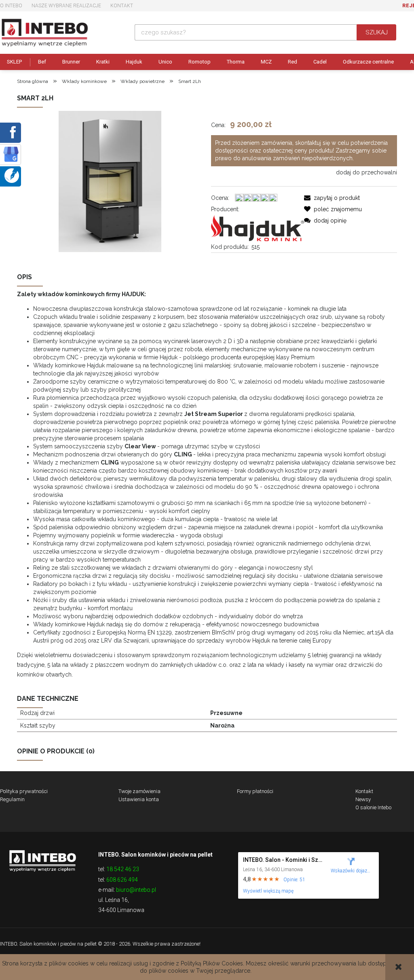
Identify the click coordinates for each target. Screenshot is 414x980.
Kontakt (121, 5)
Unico (165, 62)
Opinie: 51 (294, 879)
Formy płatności (255, 791)
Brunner (71, 62)
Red (292, 62)
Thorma (236, 62)
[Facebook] (11, 132)
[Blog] (11, 175)
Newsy (363, 799)
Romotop (199, 62)
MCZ (266, 62)
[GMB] (11, 154)
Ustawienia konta (138, 799)
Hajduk (134, 62)
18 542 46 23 (122, 869)
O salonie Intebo (373, 807)
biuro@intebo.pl (136, 890)
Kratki (103, 62)
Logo (42, 860)
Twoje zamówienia (139, 791)
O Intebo (11, 5)
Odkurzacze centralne (368, 62)
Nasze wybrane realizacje (66, 5)
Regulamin (12, 799)
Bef (42, 62)
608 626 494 (122, 879)
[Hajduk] (257, 227)
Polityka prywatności (24, 791)
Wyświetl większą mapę (268, 891)
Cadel (320, 62)
